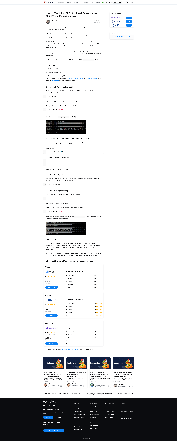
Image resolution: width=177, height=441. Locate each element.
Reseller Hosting (93, 428)
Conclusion (113, 33)
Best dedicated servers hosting (69, 349)
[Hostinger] (51, 328)
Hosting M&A (52, 430)
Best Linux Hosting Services (75, 78)
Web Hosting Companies (127, 418)
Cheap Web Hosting (94, 414)
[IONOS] (51, 300)
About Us (76, 403)
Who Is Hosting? (124, 415)
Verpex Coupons (109, 417)
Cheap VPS (92, 420)
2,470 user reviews (51, 334)
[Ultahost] (51, 271)
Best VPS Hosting (92, 78)
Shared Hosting (93, 411)
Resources (86, 2)
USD (131, 2)
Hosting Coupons (98, 2)
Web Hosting (93, 406)
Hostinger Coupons (109, 411)
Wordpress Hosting (94, 408)
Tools (122, 408)
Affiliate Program (78, 411)
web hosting (55, 80)
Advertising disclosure (129, 6)
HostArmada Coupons (110, 408)
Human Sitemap (78, 408)
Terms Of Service (78, 429)
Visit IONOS (51, 315)
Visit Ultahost (51, 287)
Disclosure (76, 420)
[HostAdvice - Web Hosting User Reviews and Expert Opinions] (48, 2)
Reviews (69, 2)
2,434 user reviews (51, 277)
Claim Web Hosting (79, 417)
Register (48, 417)
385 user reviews (51, 306)
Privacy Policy (77, 426)
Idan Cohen (55, 20)
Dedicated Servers (94, 425)
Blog (122, 406)
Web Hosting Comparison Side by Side (127, 412)
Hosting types (60, 2)
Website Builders (94, 431)
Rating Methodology (118, 6)
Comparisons (77, 2)
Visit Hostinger (51, 343)
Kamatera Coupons (109, 406)
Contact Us (77, 406)
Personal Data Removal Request (79, 423)
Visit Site (129, 17)
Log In (59, 417)
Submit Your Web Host (79, 414)
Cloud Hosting (93, 422)
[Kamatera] (115, 21)
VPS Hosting (93, 417)
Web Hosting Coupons (110, 403)
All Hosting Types (94, 403)
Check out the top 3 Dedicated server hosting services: (120, 37)
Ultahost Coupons (109, 414)
